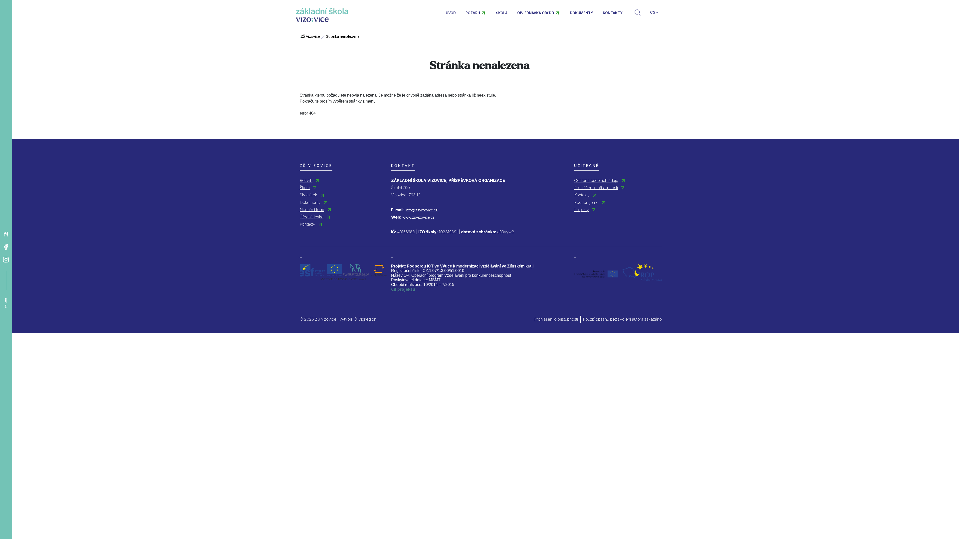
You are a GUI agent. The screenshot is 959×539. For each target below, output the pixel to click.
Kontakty (613, 13)
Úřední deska (311, 216)
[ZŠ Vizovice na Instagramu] (6, 260)
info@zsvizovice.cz (422, 209)
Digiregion (367, 319)
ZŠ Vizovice (310, 36)
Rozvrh (473, 13)
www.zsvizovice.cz (418, 217)
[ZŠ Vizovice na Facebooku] (6, 247)
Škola (501, 13)
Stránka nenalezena (342, 36)
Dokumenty (581, 13)
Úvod (451, 13)
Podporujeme (586, 202)
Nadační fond (312, 209)
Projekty (581, 209)
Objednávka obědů (535, 13)
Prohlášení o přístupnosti (596, 187)
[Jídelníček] (6, 234)
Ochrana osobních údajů (596, 180)
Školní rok (308, 194)
